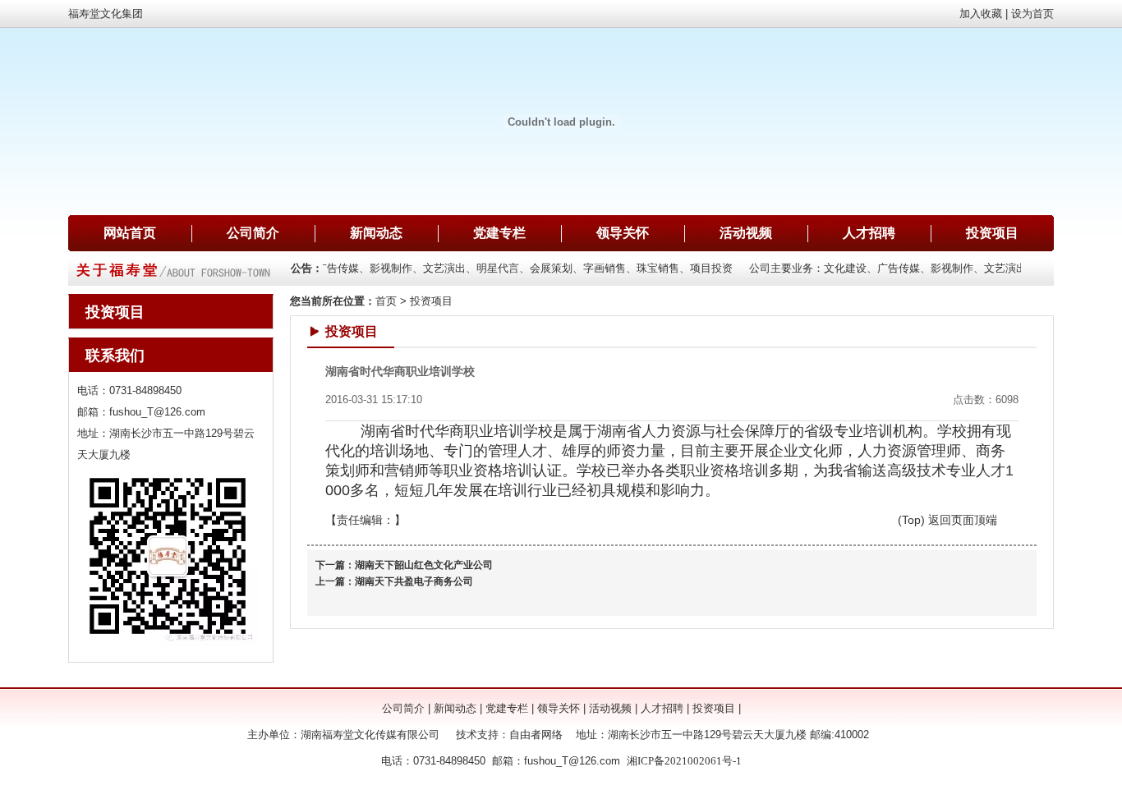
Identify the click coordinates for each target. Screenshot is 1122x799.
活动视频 (746, 233)
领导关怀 (622, 233)
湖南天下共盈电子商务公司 (414, 581)
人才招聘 (869, 233)
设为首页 (1032, 13)
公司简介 (253, 233)
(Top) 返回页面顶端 (947, 519)
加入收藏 (980, 13)
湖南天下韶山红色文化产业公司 (424, 565)
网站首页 (129, 233)
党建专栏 (499, 233)
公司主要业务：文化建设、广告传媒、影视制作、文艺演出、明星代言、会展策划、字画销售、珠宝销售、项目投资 (456, 268)
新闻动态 (376, 233)
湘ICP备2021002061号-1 (684, 761)
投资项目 (992, 233)
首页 (386, 301)
